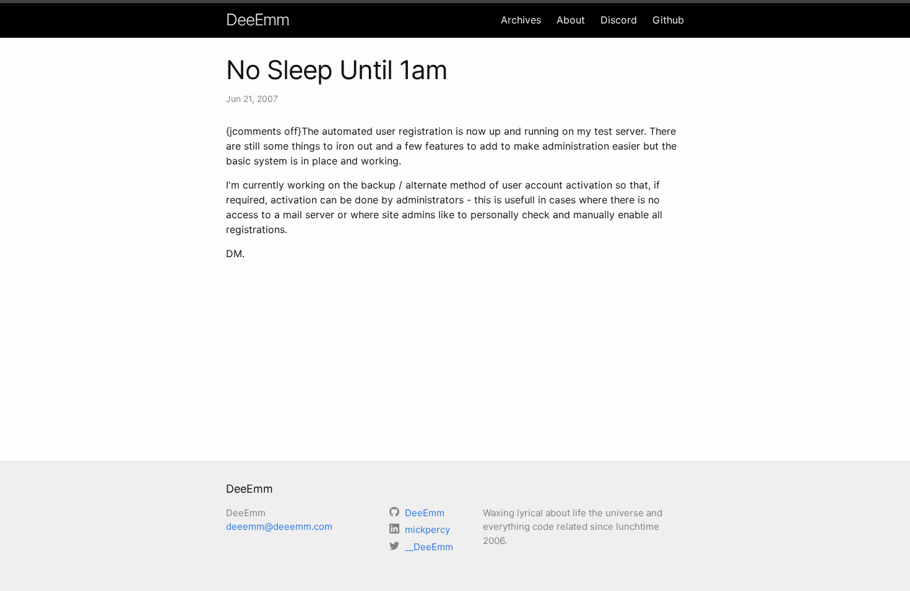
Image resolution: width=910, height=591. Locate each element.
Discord (618, 20)
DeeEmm (257, 19)
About (571, 20)
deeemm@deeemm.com (279, 526)
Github (668, 20)
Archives (521, 20)
